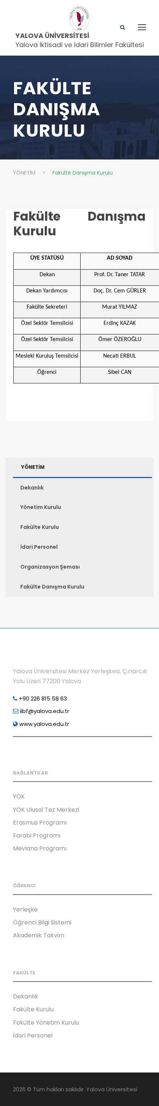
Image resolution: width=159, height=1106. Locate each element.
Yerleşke (25, 909)
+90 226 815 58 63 (42, 698)
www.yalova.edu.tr (43, 724)
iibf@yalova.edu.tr (43, 711)
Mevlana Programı (40, 848)
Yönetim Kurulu (40, 507)
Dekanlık (32, 487)
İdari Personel (39, 547)
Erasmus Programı (40, 822)
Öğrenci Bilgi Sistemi (42, 922)
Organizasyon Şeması (50, 566)
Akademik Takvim (38, 935)
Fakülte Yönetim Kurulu (46, 1022)
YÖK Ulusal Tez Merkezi (46, 809)
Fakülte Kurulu (39, 527)
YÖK (19, 796)
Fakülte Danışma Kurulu (79, 224)
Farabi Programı (36, 835)
